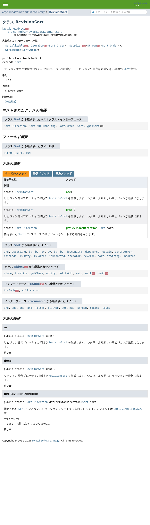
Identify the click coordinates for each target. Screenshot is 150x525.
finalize (21, 273)
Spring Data (140, 3)
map (72, 307)
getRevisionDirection (81, 228)
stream (82, 307)
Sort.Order (57, 45)
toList (94, 307)
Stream (93, 45)
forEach (11, 290)
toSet (106, 307)
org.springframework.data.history (23, 12)
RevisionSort (58, 12)
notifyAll (66, 273)
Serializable (16, 45)
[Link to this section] (49, 110)
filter (40, 307)
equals (107, 251)
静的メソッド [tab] (41, 173)
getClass (36, 273)
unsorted (129, 256)
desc (69, 209)
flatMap (53, 307)
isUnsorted (57, 256)
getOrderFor (123, 251)
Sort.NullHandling (42, 126)
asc (68, 191)
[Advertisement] (75, 473)
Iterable (39, 45)
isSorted (40, 256)
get (64, 307)
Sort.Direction (15, 126)
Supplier (77, 45)
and (6, 251)
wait (79, 273)
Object (20, 266)
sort (101, 256)
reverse (89, 256)
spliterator (30, 290)
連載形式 (10, 101)
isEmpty (25, 256)
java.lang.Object (15, 28)
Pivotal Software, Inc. (44, 440)
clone (8, 273)
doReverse (92, 251)
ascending (19, 251)
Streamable (13, 49)
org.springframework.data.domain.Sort (35, 31)
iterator (74, 256)
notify (50, 273)
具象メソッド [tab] (64, 173)
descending (74, 251)
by (30, 251)
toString (113, 256)
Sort (18, 62)
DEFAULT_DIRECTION (17, 152)
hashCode (10, 256)
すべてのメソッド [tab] (16, 173)
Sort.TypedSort (88, 126)
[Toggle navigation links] (5, 4)
